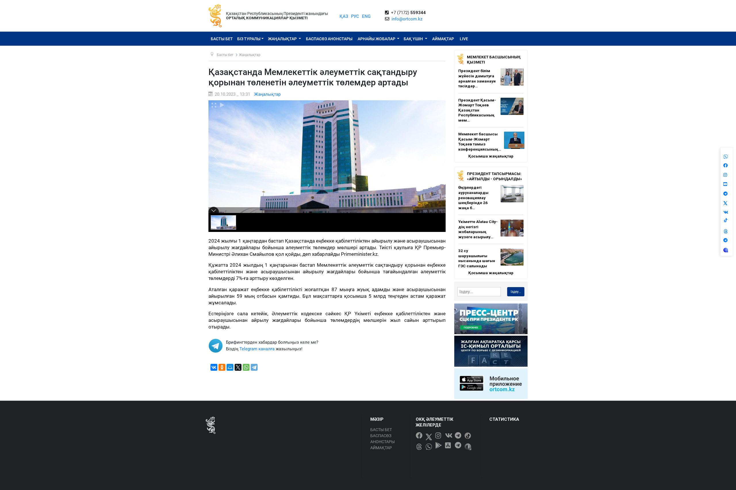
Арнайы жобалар (377, 38)
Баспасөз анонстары (329, 38)
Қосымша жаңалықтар (490, 156)
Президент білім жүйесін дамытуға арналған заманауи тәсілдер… (477, 78)
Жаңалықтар (283, 38)
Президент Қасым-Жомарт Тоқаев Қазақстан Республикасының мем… (477, 110)
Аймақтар (443, 38)
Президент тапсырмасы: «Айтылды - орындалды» (494, 176)
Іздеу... (516, 292)
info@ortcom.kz (407, 19)
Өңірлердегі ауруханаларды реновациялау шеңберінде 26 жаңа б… (473, 197)
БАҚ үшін (414, 38)
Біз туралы (248, 38)
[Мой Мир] (230, 367)
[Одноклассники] (221, 367)
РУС (355, 16)
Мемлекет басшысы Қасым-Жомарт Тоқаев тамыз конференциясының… (479, 141)
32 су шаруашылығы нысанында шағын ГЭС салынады (476, 258)
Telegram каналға (257, 348)
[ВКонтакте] (213, 367)
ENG (366, 16)
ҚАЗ (344, 16)
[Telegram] (254, 367)
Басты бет (222, 38)
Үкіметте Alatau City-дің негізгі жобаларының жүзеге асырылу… (478, 229)
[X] (238, 367)
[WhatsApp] (246, 367)
